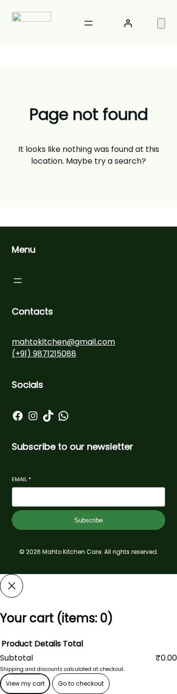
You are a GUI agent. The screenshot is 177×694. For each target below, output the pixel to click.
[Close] (11, 585)
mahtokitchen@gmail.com (63, 341)
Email (21, 479)
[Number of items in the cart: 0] (161, 23)
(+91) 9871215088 (44, 353)
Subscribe (88, 520)
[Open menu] (88, 23)
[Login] (128, 23)
